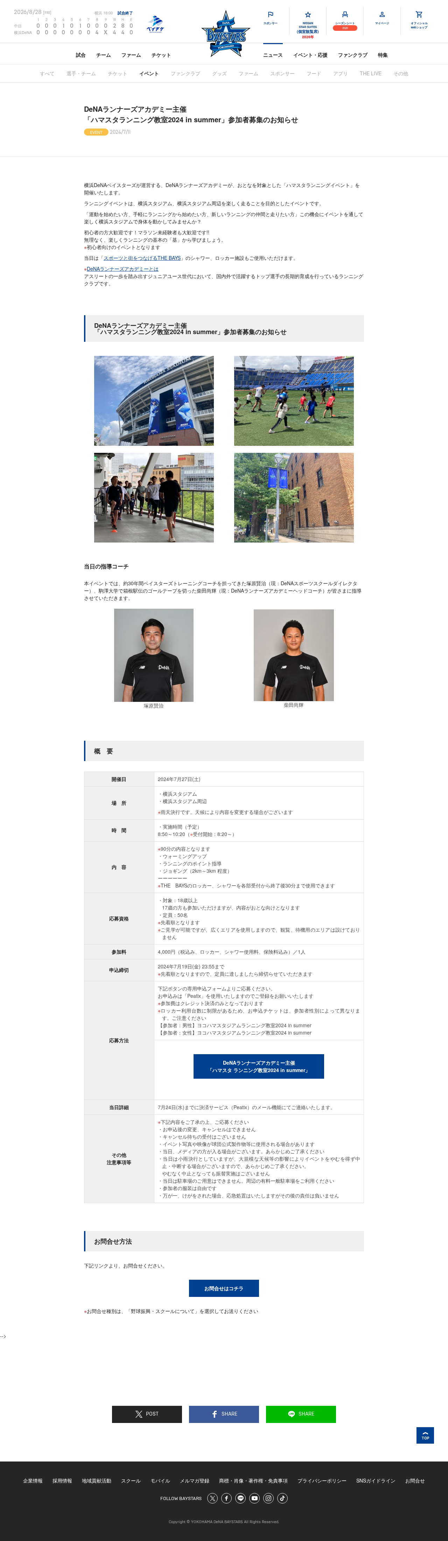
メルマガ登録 (194, 1480)
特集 (383, 54)
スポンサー (282, 73)
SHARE (229, 1414)
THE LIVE (371, 73)
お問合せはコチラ (224, 1288)
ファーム (131, 54)
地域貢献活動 (96, 1480)
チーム (103, 54)
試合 (81, 54)
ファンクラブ (353, 54)
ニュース (273, 54)
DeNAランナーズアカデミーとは (123, 268)
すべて (47, 73)
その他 (400, 73)
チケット (161, 54)
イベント (149, 73)
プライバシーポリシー (322, 1480)
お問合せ (415, 1480)
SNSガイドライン (376, 1480)
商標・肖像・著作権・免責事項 (253, 1480)
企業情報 (33, 1480)
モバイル (160, 1480)
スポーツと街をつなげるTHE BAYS (142, 257)
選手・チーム (81, 73)
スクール (131, 1480)
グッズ (219, 73)
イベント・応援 (310, 54)
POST (152, 1414)
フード (314, 73)
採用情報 (62, 1480)
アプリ (340, 73)
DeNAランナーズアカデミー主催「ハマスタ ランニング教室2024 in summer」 (259, 1066)
